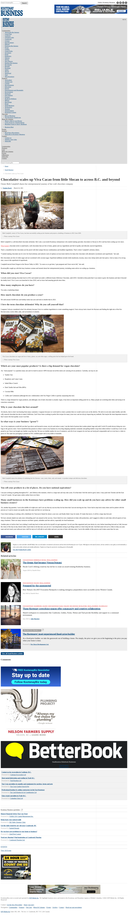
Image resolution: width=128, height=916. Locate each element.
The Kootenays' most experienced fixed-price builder (49, 634)
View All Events (6, 850)
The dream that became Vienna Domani (42, 562)
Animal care (8, 82)
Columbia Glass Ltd (16, 798)
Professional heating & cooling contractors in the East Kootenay (23, 790)
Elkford (7, 44)
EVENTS (4, 847)
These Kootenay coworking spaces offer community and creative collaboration (61, 608)
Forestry (7, 97)
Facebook (9, 536)
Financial (7, 93)
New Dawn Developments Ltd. (39, 644)
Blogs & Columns (7, 119)
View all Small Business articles (12, 653)
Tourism (7, 109)
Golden (7, 49)
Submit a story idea (11, 139)
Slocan (7, 71)
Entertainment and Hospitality (14, 90)
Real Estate (8, 102)
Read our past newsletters (74, 907)
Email (56, 536)
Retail (6, 104)
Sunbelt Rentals (14, 828)
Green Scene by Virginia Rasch (14, 122)
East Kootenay (9, 42)
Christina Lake (9, 37)
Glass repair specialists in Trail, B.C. (14, 796)
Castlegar (8, 36)
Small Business (9, 105)
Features (4, 78)
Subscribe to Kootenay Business (15, 134)
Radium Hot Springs (11, 63)
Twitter (25, 536)
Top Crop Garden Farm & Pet (19, 786)
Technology (8, 107)
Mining (7, 100)
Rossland (7, 68)
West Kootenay (9, 76)
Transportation (9, 110)
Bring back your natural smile (11, 820)
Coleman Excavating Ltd (18, 775)
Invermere (8, 53)
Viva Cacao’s (5, 246)
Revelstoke (8, 65)
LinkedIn (41, 536)
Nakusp (7, 58)
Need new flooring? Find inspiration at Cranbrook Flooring (21, 837)
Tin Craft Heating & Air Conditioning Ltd (23, 792)
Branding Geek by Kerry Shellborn (16, 124)
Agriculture (8, 80)
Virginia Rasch (7, 188)
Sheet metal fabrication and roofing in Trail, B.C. (18, 778)
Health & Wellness (10, 99)
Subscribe (8, 141)
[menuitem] (66, 32)
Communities (6, 30)
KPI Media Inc (34, 898)
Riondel (7, 66)
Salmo (7, 70)
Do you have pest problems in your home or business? (19, 831)
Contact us (8, 138)
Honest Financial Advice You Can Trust (14, 814)
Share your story (29, 905)
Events (48, 907)
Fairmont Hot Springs (11, 46)
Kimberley (8, 56)
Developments (9, 85)
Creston (7, 41)
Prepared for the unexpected (37, 585)
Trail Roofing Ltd (15, 780)
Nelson (7, 59)
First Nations (9, 95)
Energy (7, 88)
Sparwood (8, 73)
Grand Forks (9, 51)
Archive (4, 131)
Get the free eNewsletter (14, 905)
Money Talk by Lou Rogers (13, 121)
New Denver (9, 61)
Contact (4, 136)
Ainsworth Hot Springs (12, 32)
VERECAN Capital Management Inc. (21, 816)
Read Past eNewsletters (12, 133)
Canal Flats (8, 34)
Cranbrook (8, 39)
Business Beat (9, 127)
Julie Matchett (35, 619)
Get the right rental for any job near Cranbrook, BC (18, 825)
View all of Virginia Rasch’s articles (22, 549)
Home (6, 166)
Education (8, 87)
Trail (6, 75)
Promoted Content (10, 112)
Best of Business (10, 116)
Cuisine (7, 83)
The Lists (5, 114)
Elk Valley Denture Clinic (17, 822)
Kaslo (6, 54)
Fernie (7, 47)
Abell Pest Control (15, 834)
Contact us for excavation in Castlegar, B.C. (16, 772)
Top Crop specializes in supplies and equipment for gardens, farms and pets (27, 784)
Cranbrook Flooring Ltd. (17, 840)
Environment (9, 92)
